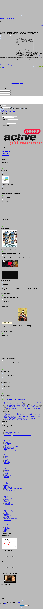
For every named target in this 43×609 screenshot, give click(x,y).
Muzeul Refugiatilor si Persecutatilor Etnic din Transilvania (14, 488)
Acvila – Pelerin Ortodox (8, 436)
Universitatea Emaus (7, 523)
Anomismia (6, 439)
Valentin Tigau (6, 524)
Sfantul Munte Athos (7, 512)
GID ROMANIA (7, 464)
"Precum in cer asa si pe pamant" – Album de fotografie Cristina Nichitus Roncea (17, 435)
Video (42, 26)
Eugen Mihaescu (7, 462)
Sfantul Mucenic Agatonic (7, 323)
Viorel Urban (6, 527)
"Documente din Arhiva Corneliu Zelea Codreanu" (12, 432)
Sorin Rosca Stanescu (7, 515)
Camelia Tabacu (7, 452)
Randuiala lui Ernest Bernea (8, 498)
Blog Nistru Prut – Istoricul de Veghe (10, 450)
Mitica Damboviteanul (8, 487)
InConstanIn (6, 469)
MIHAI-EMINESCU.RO (8, 484)
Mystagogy (6, 489)
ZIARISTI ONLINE (5, 153)
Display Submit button (7, 121)
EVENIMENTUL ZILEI (6, 151)
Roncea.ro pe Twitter (11, 111)
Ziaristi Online (21, 399)
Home (42, 24)
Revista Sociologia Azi (8, 502)
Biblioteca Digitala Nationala (9, 448)
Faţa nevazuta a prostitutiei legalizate (10, 65)
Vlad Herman (6, 529)
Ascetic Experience (7, 443)
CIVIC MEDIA (6, 453)
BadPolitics (6, 445)
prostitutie (21, 83)
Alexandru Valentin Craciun (8, 438)
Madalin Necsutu (7, 478)
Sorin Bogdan (6, 514)
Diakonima (6, 457)
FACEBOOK (4, 156)
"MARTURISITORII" (8, 433)
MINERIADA (6, 485)
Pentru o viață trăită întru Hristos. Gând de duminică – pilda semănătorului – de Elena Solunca (19, 405)
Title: (3, 117)
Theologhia (6, 519)
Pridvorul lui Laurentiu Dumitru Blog (10, 496)
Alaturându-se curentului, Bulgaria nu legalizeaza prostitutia (10, 63)
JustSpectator (6, 474)
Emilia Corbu (6, 461)
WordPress (18, 602)
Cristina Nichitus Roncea (8, 455)
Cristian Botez (6, 454)
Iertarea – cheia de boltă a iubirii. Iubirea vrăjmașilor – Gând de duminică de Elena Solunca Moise (20, 406)
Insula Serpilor (6, 470)
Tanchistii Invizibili (7, 517)
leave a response (5, 86)
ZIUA (42, 25)
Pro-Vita (17, 83)
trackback (11, 86)
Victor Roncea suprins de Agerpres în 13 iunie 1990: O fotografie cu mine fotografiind (18, 413)
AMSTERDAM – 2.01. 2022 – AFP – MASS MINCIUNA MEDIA (15, 419)
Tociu (5, 522)
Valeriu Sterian (6, 525)
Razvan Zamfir (6, 500)
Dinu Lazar (6, 458)
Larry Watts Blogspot (7, 475)
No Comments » (14, 35)
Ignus (5, 466)
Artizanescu (6, 442)
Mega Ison (6, 482)
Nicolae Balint (6, 491)
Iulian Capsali (6, 472)
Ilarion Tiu (6, 467)
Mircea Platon (6, 486)
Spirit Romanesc (7, 516)
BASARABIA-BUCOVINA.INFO (10, 447)
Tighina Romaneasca (7, 520)
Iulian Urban (6, 473)
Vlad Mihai (6, 530)
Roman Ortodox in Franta (8, 504)
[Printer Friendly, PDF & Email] (38, 66)
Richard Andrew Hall (7, 503)
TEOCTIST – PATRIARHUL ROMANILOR (12, 518)
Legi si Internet (6, 476)
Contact (41, 29)
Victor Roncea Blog (7, 18)
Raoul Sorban (6, 499)
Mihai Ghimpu (6, 483)
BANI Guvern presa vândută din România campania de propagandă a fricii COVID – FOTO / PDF (20, 418)
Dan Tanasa (6, 456)
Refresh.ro (6, 501)
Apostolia (5, 441)
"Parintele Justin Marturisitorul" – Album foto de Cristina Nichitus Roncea (16, 434)
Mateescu (5, 481)
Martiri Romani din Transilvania (9, 480)
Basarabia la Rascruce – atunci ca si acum (11, 446)
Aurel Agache (6, 444)
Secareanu (6, 508)
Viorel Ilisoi (6, 526)
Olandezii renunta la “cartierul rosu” (6, 64)
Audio (42, 27)
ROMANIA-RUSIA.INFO (8, 506)
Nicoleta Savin (6, 492)
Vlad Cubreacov (7, 528)
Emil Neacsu (6, 460)
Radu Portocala (6, 497)
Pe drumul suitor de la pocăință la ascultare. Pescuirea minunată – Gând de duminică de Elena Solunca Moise (22, 408)
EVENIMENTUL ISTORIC (7, 149)
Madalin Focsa (6, 477)
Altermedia (14, 83)
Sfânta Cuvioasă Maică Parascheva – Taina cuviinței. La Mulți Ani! (15, 404)
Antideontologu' (7, 440)
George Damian (6, 463)
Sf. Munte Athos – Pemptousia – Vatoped (11, 511)
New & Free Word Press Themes (9, 490)
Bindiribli (5, 449)
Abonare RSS (6, 110)
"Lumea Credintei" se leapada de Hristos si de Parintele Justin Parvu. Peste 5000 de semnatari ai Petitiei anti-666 (19, 84)
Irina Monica (6, 471)
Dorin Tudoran (6, 459)
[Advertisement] (21, 8)
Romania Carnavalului (8, 505)
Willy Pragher (6, 531)
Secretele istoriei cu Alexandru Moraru (10, 509)
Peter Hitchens (6, 494)
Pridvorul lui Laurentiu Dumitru (9, 495)
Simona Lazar (6, 513)
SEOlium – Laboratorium (8, 510)
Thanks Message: (5, 119)
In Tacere (5, 468)
